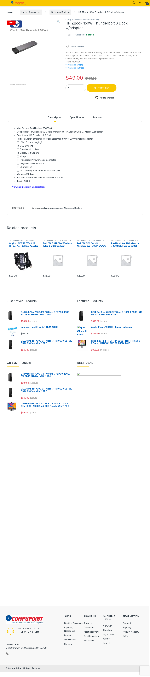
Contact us (89, 627)
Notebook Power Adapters (21, 241)
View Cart (107, 626)
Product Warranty (131, 632)
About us (88, 623)
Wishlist (106, 638)
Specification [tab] (77, 117)
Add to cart (103, 87)
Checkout (107, 630)
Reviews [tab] (97, 117)
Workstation (69, 639)
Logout (106, 643)
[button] (58, 21)
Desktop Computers (73, 623)
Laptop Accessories (31, 12)
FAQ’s (125, 636)
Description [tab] (55, 117)
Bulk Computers (91, 636)
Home (9, 12)
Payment (127, 623)
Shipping (127, 627)
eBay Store (89, 640)
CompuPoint (14, 668)
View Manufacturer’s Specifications (28, 187)
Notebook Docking (60, 12)
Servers (68, 644)
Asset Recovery (91, 632)
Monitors (68, 635)
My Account (108, 634)
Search (133, 2)
